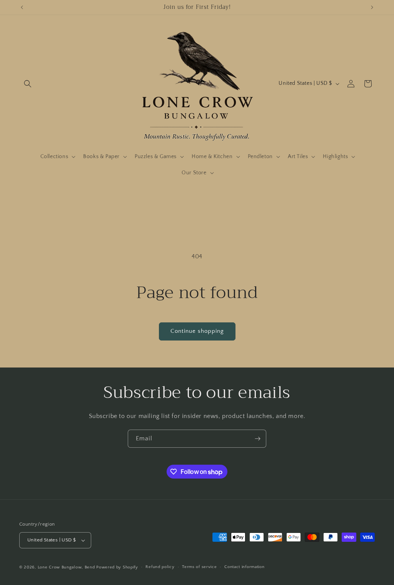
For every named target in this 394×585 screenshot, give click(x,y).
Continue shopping (197, 331)
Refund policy (159, 567)
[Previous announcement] (21, 7)
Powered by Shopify (117, 567)
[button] (27, 83)
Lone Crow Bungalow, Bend (66, 567)
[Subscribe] (257, 439)
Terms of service (199, 567)
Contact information (244, 567)
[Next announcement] (372, 7)
